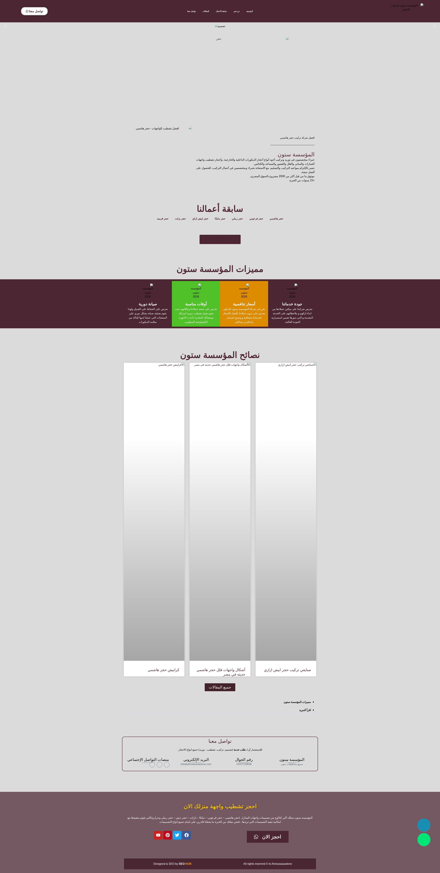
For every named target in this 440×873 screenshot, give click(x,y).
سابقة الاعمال (221, 11)
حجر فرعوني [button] (256, 218)
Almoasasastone (282, 863)
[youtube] (152, 764)
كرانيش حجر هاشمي (163, 670)
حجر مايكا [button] (220, 218)
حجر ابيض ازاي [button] (200, 218)
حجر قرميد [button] (162, 218)
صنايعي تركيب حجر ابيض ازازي (287, 670)
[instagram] (159, 764)
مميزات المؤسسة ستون (297, 701)
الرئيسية (249, 11)
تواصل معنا (191, 11)
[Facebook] (186, 835)
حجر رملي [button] (237, 218)
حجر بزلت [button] (180, 218)
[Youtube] (158, 835)
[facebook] (166, 764)
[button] (5, 26)
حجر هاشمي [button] (276, 218)
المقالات (206, 11)
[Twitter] (177, 835)
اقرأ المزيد (305, 710)
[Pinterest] (167, 835)
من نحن (237, 11)
